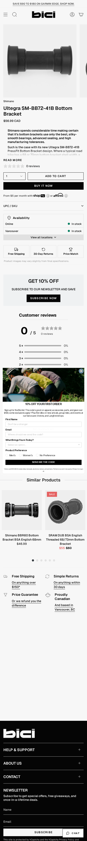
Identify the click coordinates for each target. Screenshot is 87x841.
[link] (43, 385)
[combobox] (43, 444)
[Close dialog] (81, 371)
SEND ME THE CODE (43, 462)
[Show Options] (79, 444)
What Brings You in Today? (19, 440)
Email (8, 429)
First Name (11, 419)
